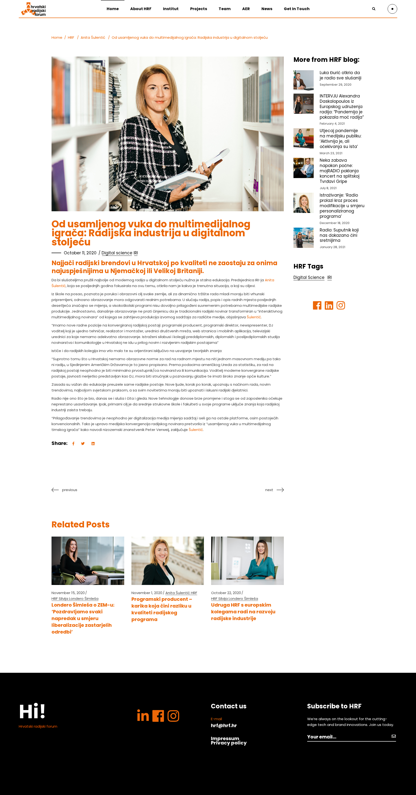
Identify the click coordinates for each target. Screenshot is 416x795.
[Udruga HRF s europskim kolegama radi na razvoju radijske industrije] (247, 561)
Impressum (225, 738)
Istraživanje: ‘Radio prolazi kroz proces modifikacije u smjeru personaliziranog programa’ (342, 205)
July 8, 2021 (328, 188)
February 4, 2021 (332, 123)
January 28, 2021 (332, 247)
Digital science (117, 253)
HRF (71, 37)
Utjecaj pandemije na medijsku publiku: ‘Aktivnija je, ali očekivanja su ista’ (340, 138)
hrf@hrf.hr (224, 725)
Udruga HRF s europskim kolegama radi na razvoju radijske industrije (243, 612)
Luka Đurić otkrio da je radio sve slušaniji (340, 75)
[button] (406, 7)
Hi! (32, 711)
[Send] (393, 736)
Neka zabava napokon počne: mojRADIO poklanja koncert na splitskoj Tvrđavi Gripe (339, 170)
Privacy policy (229, 742)
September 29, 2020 (335, 84)
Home (57, 37)
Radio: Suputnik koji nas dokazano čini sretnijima (339, 235)
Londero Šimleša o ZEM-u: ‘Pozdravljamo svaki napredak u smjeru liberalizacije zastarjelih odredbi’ (83, 618)
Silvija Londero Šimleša (78, 598)
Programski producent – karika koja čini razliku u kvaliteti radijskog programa (161, 609)
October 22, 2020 (226, 592)
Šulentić (254, 317)
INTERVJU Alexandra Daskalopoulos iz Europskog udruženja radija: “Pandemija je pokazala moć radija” (342, 106)
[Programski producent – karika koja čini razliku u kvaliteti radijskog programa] (167, 561)
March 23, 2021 (331, 153)
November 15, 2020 (68, 592)
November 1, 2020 (146, 592)
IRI (136, 253)
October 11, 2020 (80, 253)
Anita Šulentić (93, 37)
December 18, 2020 (335, 223)
